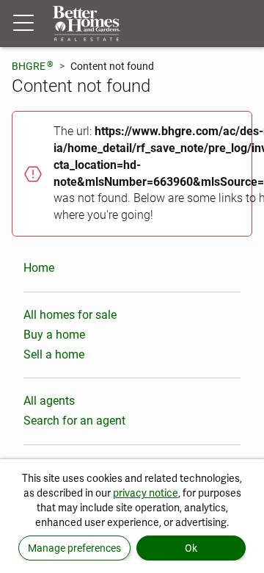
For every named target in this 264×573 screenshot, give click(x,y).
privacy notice (145, 493)
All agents (49, 401)
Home (38, 268)
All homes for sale (70, 315)
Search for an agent (74, 421)
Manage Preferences (74, 548)
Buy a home (54, 335)
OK (191, 548)
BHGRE (33, 66)
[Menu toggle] (23, 23)
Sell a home (53, 354)
